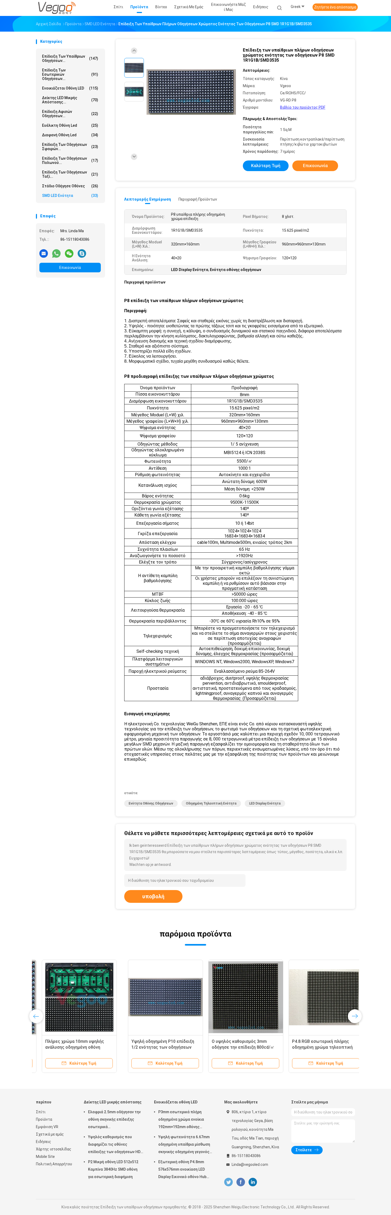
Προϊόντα (44, 1119)
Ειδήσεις (43, 1142)
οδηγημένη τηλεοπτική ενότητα (211, 803)
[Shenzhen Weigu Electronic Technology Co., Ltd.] (56, 8)
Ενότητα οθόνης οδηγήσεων (151, 803)
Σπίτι (40, 1112)
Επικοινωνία (70, 267)
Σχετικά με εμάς (50, 1134)
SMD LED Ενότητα (70, 195)
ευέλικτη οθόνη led (70, 125)
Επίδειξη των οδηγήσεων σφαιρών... (70, 146)
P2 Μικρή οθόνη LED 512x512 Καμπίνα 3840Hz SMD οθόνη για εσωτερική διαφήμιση (113, 1169)
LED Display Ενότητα (265, 803)
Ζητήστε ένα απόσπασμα (335, 7)
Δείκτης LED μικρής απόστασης (113, 1102)
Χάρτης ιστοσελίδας (53, 1149)
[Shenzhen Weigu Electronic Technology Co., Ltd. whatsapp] (56, 253)
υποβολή (153, 896)
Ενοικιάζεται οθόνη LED (70, 88)
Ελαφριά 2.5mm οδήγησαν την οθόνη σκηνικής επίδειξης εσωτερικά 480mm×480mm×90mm (114, 1120)
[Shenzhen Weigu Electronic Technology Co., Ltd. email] (43, 253)
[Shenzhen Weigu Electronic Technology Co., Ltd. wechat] (69, 253)
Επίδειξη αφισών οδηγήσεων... (70, 113)
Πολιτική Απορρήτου (54, 1164)
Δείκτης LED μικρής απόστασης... (70, 100)
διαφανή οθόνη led (70, 135)
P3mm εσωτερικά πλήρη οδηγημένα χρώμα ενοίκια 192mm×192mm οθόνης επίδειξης (181, 1120)
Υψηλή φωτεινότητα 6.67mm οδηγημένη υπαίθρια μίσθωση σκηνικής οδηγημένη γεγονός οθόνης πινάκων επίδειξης (184, 1145)
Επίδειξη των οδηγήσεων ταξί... (70, 174)
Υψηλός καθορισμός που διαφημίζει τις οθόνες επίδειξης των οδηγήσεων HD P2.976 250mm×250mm (114, 1145)
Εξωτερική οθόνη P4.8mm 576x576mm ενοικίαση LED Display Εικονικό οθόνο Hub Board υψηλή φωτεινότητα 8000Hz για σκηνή (182, 1170)
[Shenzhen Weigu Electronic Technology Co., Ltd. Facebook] (240, 1182)
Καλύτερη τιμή (265, 165)
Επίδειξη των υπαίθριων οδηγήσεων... (70, 58)
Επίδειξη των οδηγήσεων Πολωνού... (70, 160)
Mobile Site (45, 1156)
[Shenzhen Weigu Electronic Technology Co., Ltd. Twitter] (228, 1182)
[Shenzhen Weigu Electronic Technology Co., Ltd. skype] (82, 253)
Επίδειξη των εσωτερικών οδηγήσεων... (70, 74)
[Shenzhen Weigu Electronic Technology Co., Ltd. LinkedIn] (252, 1182)
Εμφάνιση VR (47, 1127)
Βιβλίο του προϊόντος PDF (302, 107)
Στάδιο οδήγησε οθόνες (70, 186)
